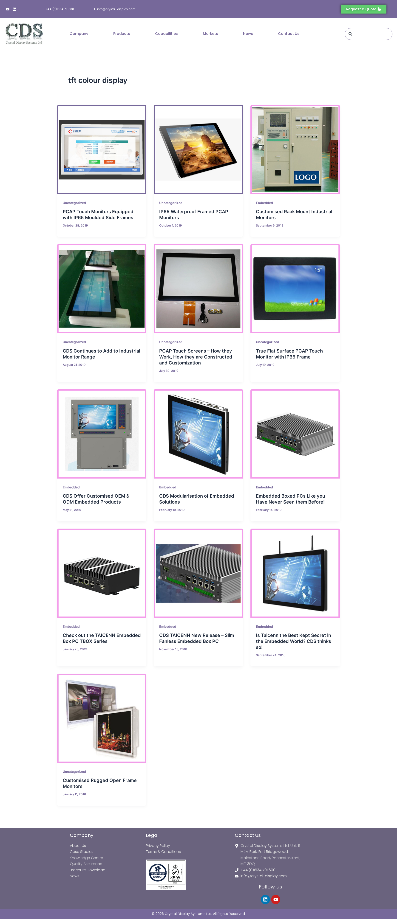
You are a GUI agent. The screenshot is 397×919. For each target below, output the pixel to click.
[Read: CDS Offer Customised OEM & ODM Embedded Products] (102, 434)
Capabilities (166, 33)
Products (121, 33)
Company (79, 33)
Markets (210, 33)
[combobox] (368, 34)
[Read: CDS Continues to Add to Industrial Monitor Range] (102, 288)
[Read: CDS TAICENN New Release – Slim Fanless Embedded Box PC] (198, 573)
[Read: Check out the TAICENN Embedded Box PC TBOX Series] (102, 573)
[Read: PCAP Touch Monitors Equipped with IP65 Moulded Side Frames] (102, 149)
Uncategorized (74, 203)
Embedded (264, 203)
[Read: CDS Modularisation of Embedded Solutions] (198, 434)
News (248, 33)
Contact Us (288, 33)
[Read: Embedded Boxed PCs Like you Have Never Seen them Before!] (295, 434)
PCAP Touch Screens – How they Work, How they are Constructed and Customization (195, 357)
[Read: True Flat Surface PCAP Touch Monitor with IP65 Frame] (295, 288)
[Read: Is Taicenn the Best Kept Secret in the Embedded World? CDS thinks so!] (295, 573)
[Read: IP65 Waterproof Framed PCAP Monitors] (198, 149)
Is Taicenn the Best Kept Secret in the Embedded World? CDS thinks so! (293, 641)
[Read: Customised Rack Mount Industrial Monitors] (295, 149)
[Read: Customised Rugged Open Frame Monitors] (102, 718)
